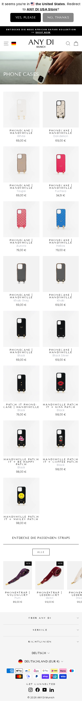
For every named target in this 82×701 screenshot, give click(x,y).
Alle (41, 552)
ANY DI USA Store (42, 9)
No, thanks (58, 17)
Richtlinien (40, 641)
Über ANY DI (40, 617)
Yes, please (25, 17)
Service (40, 629)
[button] (13, 43)
